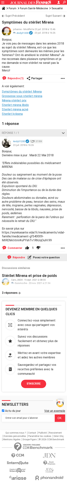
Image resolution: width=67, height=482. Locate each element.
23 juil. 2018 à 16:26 (45, 33)
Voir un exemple (54, 411)
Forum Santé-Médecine (34, 8)
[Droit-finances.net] (49, 463)
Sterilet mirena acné (15, 109)
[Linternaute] (18, 463)
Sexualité (57, 8)
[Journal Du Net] (49, 455)
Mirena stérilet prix (14, 100)
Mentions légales (11, 439)
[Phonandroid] (49, 478)
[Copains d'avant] (18, 470)
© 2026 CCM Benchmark (51, 439)
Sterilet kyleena (12, 114)
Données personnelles (15, 436)
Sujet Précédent (15, 15)
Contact (32, 433)
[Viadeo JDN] (49, 470)
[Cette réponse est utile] (27, 248)
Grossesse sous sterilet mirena (22, 96)
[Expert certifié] (31, 33)
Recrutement (55, 433)
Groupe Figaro (30, 439)
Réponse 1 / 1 (10, 132)
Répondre (18, 257)
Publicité (42, 433)
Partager (36, 78)
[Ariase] (18, 478)
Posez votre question (46, 257)
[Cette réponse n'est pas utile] (38, 248)
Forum (12, 8)
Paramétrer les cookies (39, 436)
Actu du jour (12, 411)
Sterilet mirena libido (15, 105)
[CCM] (18, 455)
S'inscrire (34, 383)
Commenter (14, 247)
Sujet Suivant (54, 15)
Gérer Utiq (58, 436)
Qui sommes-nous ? (15, 433)
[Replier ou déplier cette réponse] (63, 133)
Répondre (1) (15, 78)
